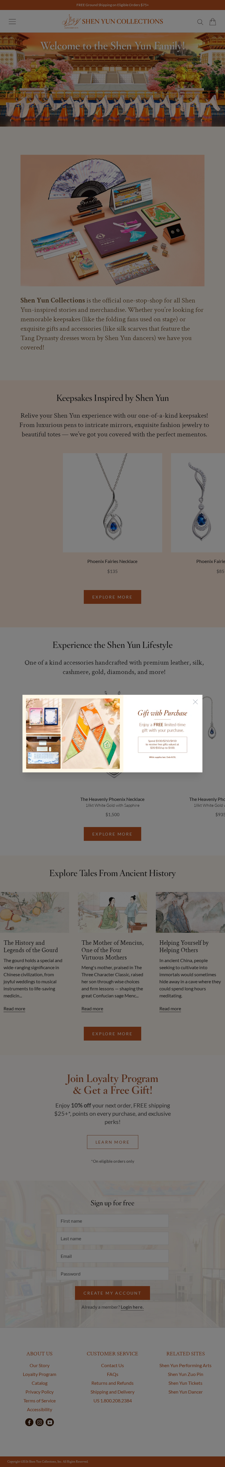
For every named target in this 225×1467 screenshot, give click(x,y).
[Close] (195, 701)
